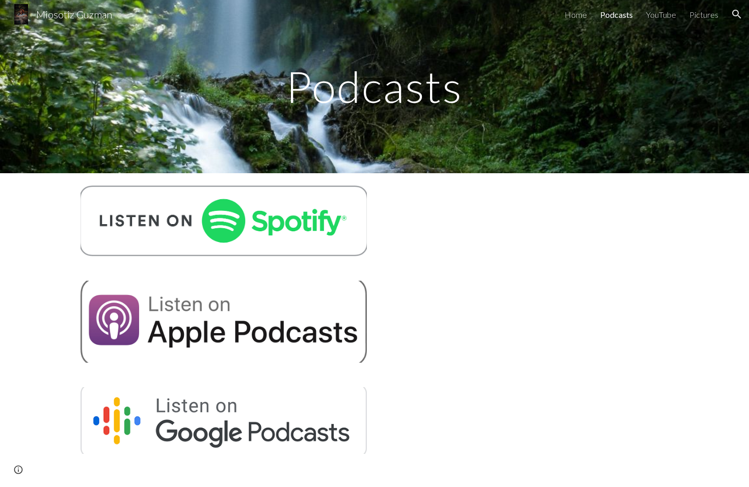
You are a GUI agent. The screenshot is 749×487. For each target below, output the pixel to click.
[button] (737, 14)
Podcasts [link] (616, 14)
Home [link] (576, 14)
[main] (374, 86)
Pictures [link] (703, 14)
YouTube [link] (661, 14)
